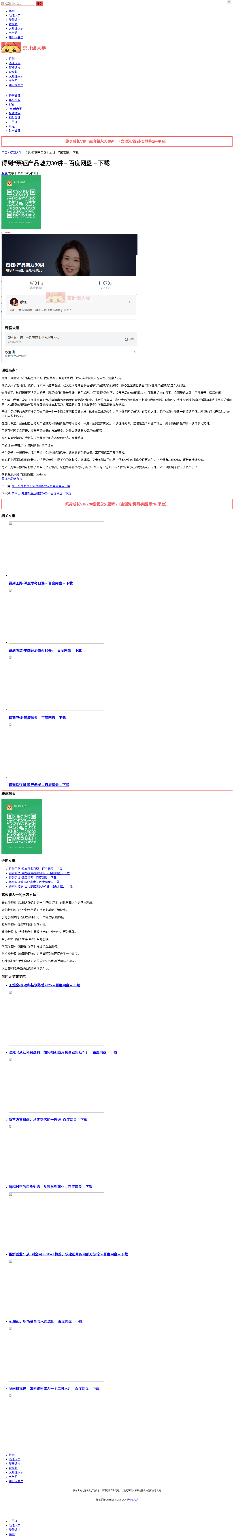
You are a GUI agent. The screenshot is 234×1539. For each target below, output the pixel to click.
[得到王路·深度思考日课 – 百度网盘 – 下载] (56, 575)
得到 (12, 11)
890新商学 (15, 108)
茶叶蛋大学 (132, 1499)
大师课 (15, 28)
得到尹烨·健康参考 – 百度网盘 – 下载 (32, 877)
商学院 (13, 32)
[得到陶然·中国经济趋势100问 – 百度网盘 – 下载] (56, 642)
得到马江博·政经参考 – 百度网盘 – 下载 (34, 882)
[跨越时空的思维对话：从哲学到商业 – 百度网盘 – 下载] (56, 1246)
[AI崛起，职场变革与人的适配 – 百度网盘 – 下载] (56, 1380)
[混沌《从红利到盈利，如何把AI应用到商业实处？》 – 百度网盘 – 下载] (56, 1111)
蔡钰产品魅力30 (11, 478)
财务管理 (14, 130)
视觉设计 (14, 117)
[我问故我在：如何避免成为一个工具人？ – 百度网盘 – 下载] (56, 1447)
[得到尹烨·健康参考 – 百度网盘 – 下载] (56, 709)
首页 (4, 152)
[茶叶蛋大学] (25, 51)
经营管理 (14, 95)
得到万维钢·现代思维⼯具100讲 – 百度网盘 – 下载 (41, 886)
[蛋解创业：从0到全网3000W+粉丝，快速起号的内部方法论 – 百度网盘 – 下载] (56, 1313)
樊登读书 (14, 19)
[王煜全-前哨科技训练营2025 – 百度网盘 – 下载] (56, 1044)
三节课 (13, 122)
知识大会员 (16, 37)
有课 (4, 173)
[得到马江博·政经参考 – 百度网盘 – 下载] (56, 776)
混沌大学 (14, 15)
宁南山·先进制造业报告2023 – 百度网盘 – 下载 (41, 493)
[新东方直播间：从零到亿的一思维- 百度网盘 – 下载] (56, 1178)
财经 (12, 126)
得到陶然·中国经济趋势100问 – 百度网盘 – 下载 (39, 873)
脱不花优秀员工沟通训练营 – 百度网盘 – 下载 (41, 486)
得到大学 (16, 152)
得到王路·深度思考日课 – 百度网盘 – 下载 (35, 868)
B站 (11, 104)
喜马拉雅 (14, 100)
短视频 (13, 24)
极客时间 (14, 113)
